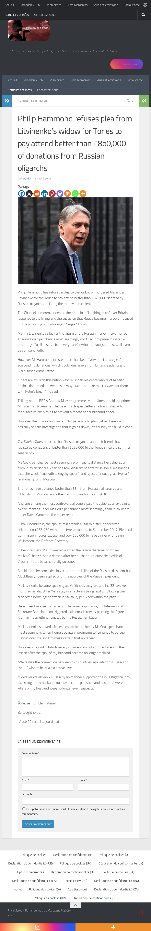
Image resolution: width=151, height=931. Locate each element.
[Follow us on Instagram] (140, 913)
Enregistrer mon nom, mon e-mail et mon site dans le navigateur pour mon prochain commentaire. (73, 811)
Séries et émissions (105, 5)
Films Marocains (76, 5)
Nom (25, 780)
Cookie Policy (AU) (75, 881)
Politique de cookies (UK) (75, 863)
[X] (29, 193)
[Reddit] (36, 193)
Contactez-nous (44, 15)
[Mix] (67, 193)
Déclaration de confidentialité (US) (73, 872)
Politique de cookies (33, 855)
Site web (27, 794)
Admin (27, 178)
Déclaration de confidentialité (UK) (121, 863)
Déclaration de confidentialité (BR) (95, 898)
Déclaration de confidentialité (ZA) (116, 889)
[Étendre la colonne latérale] (7, 101)
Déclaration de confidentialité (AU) (116, 881)
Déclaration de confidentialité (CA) (34, 881)
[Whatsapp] (75, 193)
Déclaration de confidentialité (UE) (30, 863)
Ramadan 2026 (29, 5)
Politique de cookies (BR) (50, 898)
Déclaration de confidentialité (72, 855)
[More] (82, 193)
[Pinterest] (52, 193)
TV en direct (53, 5)
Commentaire (30, 753)
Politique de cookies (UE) (114, 855)
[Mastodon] (59, 193)
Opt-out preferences (30, 872)
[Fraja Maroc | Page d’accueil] (29, 29)
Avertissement (77, 889)
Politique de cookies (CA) (118, 872)
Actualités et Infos (17, 15)
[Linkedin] (44, 193)
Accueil (9, 5)
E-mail (82, 780)
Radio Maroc (131, 5)
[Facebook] (21, 193)
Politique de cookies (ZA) (45, 889)
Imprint (17, 889)
